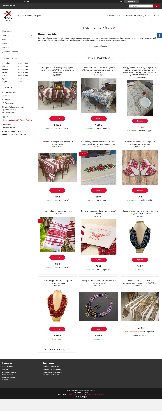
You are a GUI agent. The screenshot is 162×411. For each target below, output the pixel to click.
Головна (111, 16)
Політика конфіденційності (95, 394)
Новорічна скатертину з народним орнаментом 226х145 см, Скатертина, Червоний (57, 69)
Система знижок (8, 377)
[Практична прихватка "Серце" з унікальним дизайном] (140, 167)
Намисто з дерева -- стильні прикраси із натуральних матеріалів (140, 212)
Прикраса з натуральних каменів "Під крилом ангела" (98, 282)
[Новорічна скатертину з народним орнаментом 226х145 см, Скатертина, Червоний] (57, 95)
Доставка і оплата (151, 16)
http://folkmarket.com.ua (14, 107)
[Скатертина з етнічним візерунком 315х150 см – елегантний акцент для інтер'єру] (98, 95)
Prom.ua (92, 390)
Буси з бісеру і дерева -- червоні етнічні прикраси (57, 282)
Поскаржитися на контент (76, 394)
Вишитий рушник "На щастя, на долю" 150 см (98, 212)
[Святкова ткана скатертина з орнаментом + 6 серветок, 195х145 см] (140, 306)
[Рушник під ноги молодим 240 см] (57, 234)
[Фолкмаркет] (8, 16)
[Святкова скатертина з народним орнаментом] (57, 167)
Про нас (129, 16)
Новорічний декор (100, 46)
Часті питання (7, 375)
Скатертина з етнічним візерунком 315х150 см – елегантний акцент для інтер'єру (98, 69)
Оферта (5, 380)
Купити (57, 119)
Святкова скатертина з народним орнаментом (57, 143)
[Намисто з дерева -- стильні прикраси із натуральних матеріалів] (140, 237)
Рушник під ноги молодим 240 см (57, 211)
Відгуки (5, 47)
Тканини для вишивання (52, 369)
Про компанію (7, 367)
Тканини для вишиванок (52, 372)
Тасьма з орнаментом (51, 375)
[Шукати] (156, 6)
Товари (119, 16)
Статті (4, 39)
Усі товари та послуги (56, 349)
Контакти (138, 16)
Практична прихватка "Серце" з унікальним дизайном (140, 143)
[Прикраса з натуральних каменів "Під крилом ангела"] (98, 306)
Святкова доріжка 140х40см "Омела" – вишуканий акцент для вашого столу (98, 143)
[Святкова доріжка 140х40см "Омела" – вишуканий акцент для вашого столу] (98, 167)
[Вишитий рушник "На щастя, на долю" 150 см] (98, 237)
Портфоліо (7, 31)
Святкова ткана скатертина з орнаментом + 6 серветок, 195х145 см (140, 282)
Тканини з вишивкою (51, 367)
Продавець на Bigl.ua (81, 392)
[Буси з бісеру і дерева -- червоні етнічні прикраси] (57, 306)
